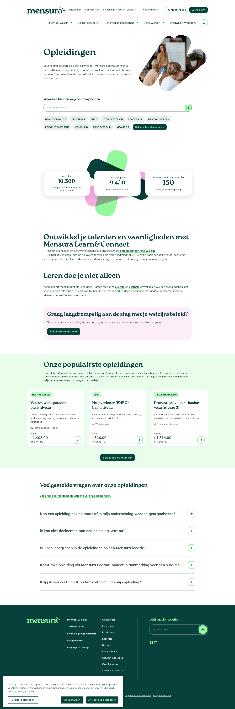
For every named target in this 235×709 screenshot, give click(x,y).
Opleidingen (74, 9)
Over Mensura (91, 9)
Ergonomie (79, 119)
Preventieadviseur (57, 127)
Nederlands (149, 9)
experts (120, 286)
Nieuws (106, 645)
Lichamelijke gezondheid (82, 633)
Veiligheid (81, 127)
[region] (63, 691)
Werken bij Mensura (113, 9)
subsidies (77, 259)
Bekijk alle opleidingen (117, 457)
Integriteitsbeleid (162, 695)
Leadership (135, 119)
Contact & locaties (112, 657)
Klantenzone (178, 9)
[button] (117, 513)
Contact (130, 9)
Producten (108, 632)
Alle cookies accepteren (102, 699)
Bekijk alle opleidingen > (149, 127)
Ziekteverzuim (102, 127)
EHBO (94, 119)
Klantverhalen (110, 651)
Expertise (107, 638)
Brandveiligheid (55, 119)
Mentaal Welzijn (77, 619)
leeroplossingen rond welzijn (137, 250)
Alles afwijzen (72, 699)
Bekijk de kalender (62, 331)
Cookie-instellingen (23, 699)
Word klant (198, 9)
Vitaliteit (123, 127)
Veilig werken (75, 640)
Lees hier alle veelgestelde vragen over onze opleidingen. (75, 495)
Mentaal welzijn (158, 119)
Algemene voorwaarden (138, 695)
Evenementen (109, 626)
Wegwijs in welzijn (78, 647)
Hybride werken (113, 119)
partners (134, 286)
